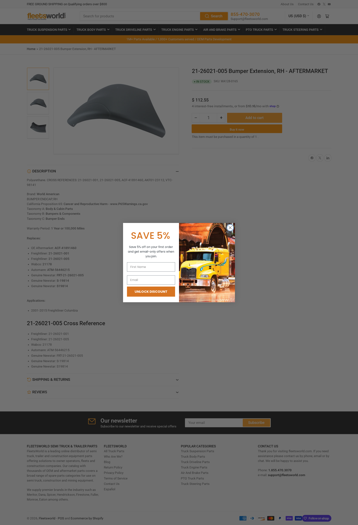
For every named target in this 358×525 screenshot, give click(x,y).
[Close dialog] (230, 227)
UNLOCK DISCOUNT (151, 291)
